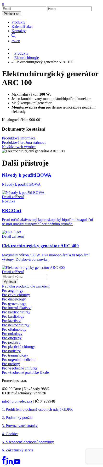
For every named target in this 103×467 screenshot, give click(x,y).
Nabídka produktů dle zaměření (26, 286)
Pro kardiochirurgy (16, 312)
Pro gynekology (14, 303)
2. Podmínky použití (17, 417)
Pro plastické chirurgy (18, 347)
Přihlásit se (11, 14)
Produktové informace (18, 138)
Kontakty (18, 31)
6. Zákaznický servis (17, 450)
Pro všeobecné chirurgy (20, 368)
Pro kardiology (13, 316)
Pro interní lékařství (16, 308)
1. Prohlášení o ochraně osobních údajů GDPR (37, 409)
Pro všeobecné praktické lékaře (25, 372)
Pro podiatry (11, 351)
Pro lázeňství (11, 321)
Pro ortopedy (12, 338)
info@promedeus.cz (17, 401)
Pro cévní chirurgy (16, 295)
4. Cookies (10, 434)
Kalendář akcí (22, 26)
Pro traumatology (15, 355)
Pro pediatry (11, 342)
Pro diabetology (14, 299)
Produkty (18, 22)
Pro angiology (12, 290)
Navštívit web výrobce (19, 147)
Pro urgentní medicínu (18, 359)
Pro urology (11, 364)
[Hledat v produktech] (13, 37)
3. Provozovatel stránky (20, 426)
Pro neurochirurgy (15, 325)
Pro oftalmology (14, 329)
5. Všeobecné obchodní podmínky (28, 442)
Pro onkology (12, 334)
